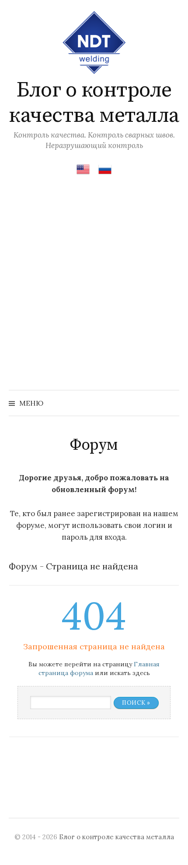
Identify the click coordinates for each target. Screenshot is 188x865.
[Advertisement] (94, 292)
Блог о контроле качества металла (94, 103)
